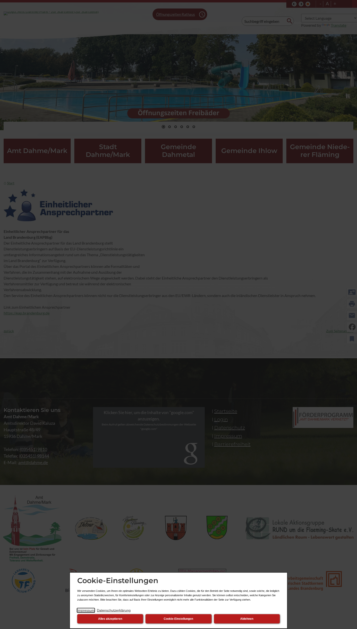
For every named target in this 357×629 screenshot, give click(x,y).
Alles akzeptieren (110, 618)
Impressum (85, 610)
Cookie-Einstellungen (178, 618)
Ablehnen (246, 618)
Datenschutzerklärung (114, 610)
